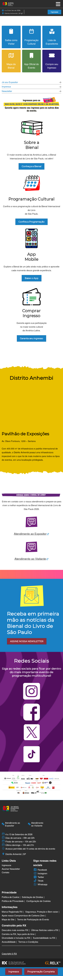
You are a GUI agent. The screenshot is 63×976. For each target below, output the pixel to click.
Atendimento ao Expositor (12, 824)
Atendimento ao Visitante (37, 824)
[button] (54, 12)
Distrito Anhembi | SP (13, 13)
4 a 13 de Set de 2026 (12, 10)
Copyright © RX (9, 953)
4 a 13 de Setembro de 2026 (18, 834)
